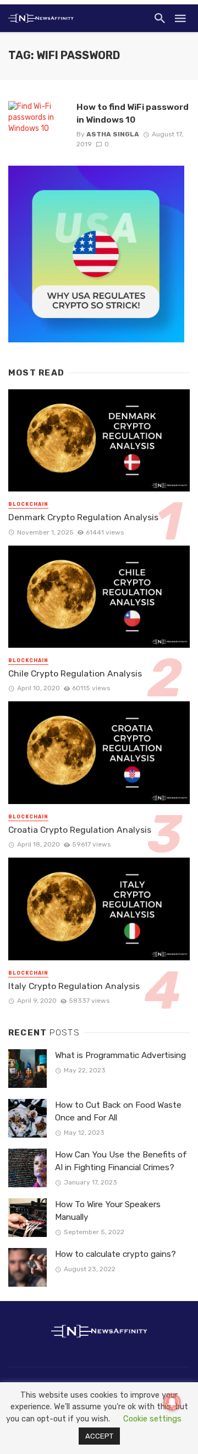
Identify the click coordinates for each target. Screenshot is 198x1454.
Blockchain (28, 504)
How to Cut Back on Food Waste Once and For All (118, 1111)
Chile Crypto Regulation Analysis (75, 673)
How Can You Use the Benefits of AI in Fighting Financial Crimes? (121, 1161)
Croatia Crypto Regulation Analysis (79, 829)
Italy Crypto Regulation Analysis (74, 986)
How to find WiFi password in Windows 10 (132, 113)
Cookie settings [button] (152, 1419)
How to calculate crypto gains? (115, 1254)
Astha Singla (112, 134)
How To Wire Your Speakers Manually (108, 1210)
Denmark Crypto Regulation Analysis (83, 517)
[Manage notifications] (172, 1402)
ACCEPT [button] (99, 1436)
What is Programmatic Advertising (120, 1055)
